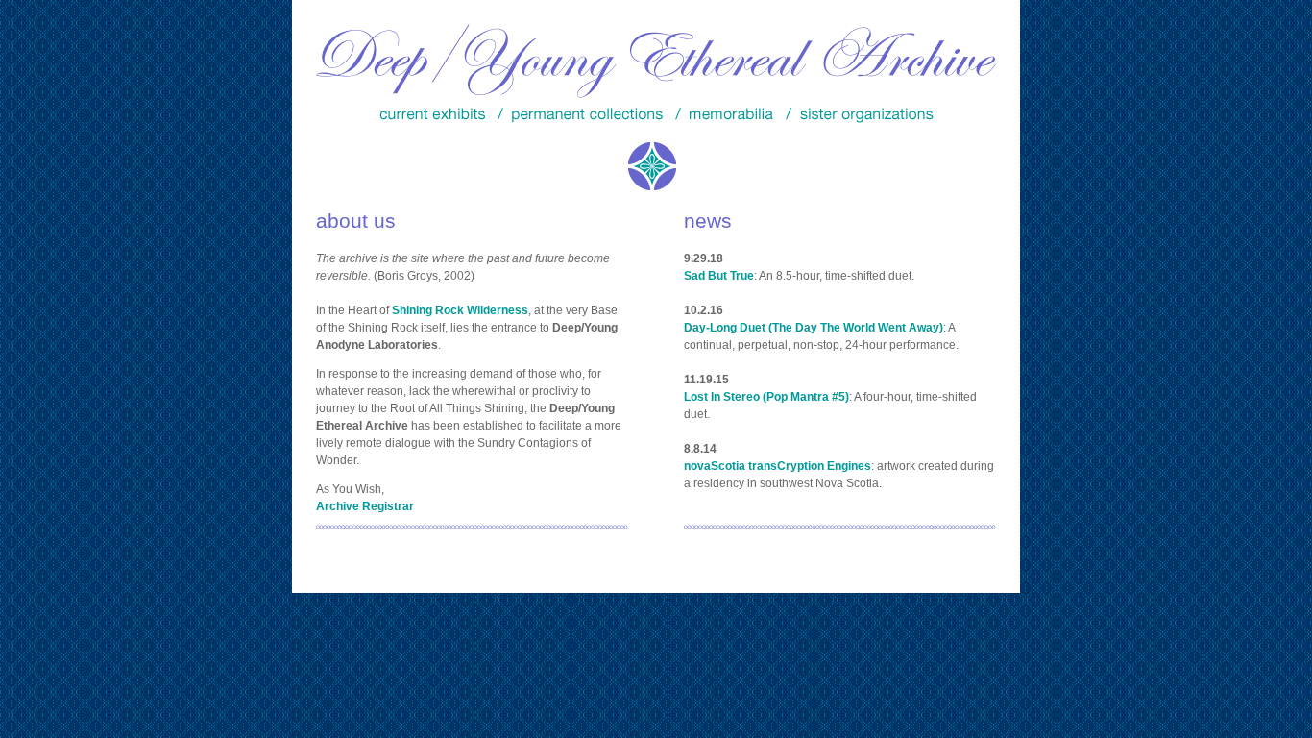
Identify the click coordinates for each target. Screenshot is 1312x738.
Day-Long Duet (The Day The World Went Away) (813, 327)
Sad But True (719, 276)
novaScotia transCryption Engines (777, 466)
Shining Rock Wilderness (460, 310)
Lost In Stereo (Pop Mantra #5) (766, 397)
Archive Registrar (365, 506)
